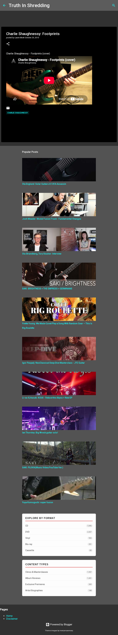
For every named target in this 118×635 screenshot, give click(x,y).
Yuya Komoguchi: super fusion (37, 502)
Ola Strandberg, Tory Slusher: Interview (41, 253)
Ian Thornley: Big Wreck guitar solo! (40, 432)
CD (58, 526)
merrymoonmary (66, 631)
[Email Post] (8, 109)
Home (9, 615)
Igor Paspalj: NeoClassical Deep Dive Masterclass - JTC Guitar (53, 363)
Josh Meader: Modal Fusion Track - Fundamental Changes (51, 219)
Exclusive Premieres (58, 584)
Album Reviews (58, 578)
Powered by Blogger (60, 624)
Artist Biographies (58, 590)
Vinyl (58, 538)
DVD (58, 532)
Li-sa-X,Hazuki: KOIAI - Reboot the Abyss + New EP (47, 397)
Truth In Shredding (29, 5)
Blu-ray (58, 544)
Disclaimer (12, 618)
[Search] (54, 5)
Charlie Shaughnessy (17, 113)
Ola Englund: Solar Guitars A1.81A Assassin (44, 184)
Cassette (58, 550)
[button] (8, 44)
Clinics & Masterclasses (58, 572)
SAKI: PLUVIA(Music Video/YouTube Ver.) (42, 467)
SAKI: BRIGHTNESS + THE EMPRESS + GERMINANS (47, 288)
